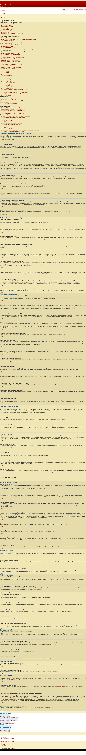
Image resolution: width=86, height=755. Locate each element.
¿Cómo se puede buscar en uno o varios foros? (10, 107)
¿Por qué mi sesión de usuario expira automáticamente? (11, 33)
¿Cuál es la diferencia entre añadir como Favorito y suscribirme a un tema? (15, 116)
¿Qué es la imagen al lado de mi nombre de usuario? (11, 44)
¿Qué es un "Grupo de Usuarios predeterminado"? (10, 93)
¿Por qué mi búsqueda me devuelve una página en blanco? (12, 110)
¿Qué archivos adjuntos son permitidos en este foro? (11, 123)
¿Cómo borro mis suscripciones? (7, 120)
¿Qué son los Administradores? (6, 85)
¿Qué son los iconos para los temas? (7, 82)
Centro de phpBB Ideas (59, 686)
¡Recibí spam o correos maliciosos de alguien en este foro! (12, 100)
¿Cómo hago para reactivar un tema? (7, 68)
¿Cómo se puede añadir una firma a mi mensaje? (10, 54)
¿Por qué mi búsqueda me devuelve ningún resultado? (11, 109)
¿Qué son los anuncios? (5, 78)
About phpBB (12, 679)
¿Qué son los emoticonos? (5, 74)
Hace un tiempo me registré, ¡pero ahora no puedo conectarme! (13, 30)
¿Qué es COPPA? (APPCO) (6, 25)
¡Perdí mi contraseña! (4, 32)
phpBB (53, 255)
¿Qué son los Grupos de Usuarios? (7, 88)
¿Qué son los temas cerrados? (6, 81)
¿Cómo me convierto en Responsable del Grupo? (10, 91)
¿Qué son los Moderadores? (6, 86)
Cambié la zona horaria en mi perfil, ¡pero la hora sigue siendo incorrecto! (15, 42)
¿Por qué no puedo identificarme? (7, 29)
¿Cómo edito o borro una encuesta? (7, 58)
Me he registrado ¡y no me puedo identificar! (9, 28)
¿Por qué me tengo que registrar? (7, 23)
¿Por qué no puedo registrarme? (6, 26)
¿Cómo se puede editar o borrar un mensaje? (9, 53)
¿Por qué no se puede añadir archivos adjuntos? (10, 61)
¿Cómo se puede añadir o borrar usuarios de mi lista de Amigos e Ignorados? (16, 105)
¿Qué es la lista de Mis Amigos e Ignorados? (9, 103)
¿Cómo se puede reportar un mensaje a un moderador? (11, 64)
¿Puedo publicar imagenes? (6, 75)
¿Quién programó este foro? (6, 127)
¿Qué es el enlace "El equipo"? (6, 95)
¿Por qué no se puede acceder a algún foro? (9, 60)
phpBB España (14, 748)
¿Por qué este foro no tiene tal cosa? (7, 128)
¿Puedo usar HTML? (4, 72)
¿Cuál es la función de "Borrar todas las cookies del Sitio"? (12, 35)
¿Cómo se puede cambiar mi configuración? (9, 37)
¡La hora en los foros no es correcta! (7, 40)
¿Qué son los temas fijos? (5, 79)
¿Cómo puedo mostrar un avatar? (7, 46)
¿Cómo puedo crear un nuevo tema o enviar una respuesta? (12, 51)
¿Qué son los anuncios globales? (7, 77)
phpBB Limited (49, 678)
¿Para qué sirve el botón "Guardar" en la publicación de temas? (13, 65)
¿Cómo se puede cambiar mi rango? (7, 47)
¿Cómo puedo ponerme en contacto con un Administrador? (12, 131)
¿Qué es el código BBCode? (6, 71)
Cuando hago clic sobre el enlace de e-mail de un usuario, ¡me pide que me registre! (17, 49)
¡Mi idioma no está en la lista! (6, 43)
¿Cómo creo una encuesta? (5, 56)
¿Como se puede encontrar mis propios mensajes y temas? (12, 113)
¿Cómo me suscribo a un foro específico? (8, 119)
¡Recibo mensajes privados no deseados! (8, 99)
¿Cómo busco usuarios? (5, 112)
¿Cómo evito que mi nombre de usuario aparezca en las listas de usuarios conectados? (18, 39)
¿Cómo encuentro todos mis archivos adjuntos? (10, 124)
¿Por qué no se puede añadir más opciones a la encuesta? (12, 57)
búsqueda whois (13, 696)
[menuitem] (5, 9)
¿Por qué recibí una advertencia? (7, 63)
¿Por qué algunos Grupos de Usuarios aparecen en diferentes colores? (14, 92)
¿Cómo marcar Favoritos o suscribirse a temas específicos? (12, 117)
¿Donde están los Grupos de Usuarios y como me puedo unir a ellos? (14, 89)
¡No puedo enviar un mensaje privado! (8, 98)
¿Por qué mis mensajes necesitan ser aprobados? (10, 67)
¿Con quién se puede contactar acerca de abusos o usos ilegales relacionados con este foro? (19, 130)
